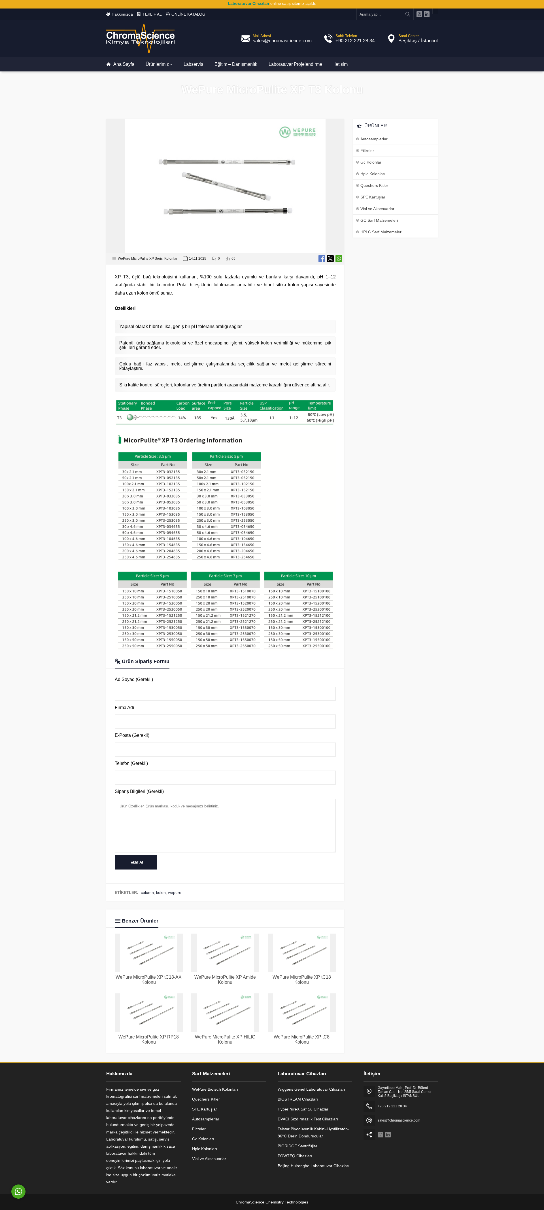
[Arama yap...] (407, 14)
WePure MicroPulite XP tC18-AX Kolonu (149, 980)
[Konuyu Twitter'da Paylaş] (330, 258)
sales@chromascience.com (282, 40)
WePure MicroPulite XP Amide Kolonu (225, 980)
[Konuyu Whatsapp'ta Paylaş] (338, 258)
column (147, 892)
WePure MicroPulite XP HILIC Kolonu (225, 1039)
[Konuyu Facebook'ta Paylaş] (321, 258)
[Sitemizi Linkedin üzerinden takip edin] (427, 14)
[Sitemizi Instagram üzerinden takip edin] (419, 14)
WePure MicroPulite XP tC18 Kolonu (302, 980)
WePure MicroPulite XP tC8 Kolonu (302, 1039)
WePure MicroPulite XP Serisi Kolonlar (147, 259)
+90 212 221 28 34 (355, 40)
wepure (174, 892)
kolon (161, 892)
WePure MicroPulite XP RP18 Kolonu (148, 1039)
